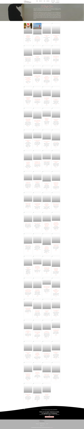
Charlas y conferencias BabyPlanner (46, 247)
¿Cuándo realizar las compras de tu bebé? (37, 76)
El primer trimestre (28, 57)
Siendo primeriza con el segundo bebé (37, 333)
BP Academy (57, 2)
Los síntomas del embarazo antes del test (37, 204)
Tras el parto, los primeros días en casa (56, 57)
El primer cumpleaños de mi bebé (28, 332)
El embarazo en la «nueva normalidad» (56, 36)
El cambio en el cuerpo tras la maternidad (28, 374)
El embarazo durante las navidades (56, 269)
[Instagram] (43, 425)
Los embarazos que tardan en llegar (46, 98)
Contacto (53, 2)
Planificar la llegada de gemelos (47, 119)
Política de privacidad (42, 423)
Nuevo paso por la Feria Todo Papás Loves (47, 287)
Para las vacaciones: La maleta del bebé (37, 37)
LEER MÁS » (37, 62)
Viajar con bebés (28, 223)
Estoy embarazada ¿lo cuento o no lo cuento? (37, 121)
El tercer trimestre (47, 56)
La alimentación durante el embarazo (28, 98)
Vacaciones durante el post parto (37, 373)
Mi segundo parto (56, 374)
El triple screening (47, 161)
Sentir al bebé (56, 142)
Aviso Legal (37, 423)
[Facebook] (41, 425)
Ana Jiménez (51, 427)
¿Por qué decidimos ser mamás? (46, 204)
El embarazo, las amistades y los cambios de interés (37, 162)
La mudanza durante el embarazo (28, 163)
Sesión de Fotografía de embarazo (28, 36)
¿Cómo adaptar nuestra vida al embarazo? (28, 120)
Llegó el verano (28, 245)
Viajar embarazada (37, 223)
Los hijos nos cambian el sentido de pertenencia (28, 290)
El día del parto (37, 395)
